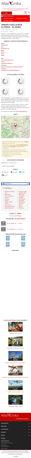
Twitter (23, 172)
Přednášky (21, 200)
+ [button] (3, 118)
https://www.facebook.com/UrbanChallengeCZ (12, 66)
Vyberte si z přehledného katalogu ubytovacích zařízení (15, 377)
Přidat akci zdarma (23, 419)
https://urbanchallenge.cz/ (7, 59)
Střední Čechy (4, 45)
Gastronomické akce (10, 206)
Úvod (2, 29)
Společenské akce (9, 208)
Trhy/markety (22, 199)
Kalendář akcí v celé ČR (15, 333)
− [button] (3, 120)
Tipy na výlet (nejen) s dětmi (15, 406)
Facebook (5, 172)
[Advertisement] (15, 267)
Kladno (2, 51)
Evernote (14, 172)
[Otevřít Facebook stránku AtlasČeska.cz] (15, 183)
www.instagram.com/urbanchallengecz (10, 70)
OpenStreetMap (22, 137)
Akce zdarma (8, 205)
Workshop (21, 208)
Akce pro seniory (23, 191)
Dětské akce (5, 162)
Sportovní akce (12, 162)
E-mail (5, 175)
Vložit (6, 13)
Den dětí (21, 197)
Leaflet (16, 137)
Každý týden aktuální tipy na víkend (15, 348)
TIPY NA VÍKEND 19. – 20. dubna (14, 229)
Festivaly (7, 199)
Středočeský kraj (5, 48)
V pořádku (15, 456)
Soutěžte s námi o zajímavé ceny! (16, 391)
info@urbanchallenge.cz (7, 63)
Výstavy (7, 200)
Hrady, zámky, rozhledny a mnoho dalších (15, 362)
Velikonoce (21, 194)
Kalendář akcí (7, 29)
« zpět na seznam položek (8, 166)
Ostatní (20, 206)
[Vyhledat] (28, 7)
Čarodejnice (22, 196)
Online (20, 205)
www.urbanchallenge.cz (21, 111)
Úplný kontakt (4, 448)
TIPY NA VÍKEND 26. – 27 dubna (14, 223)
